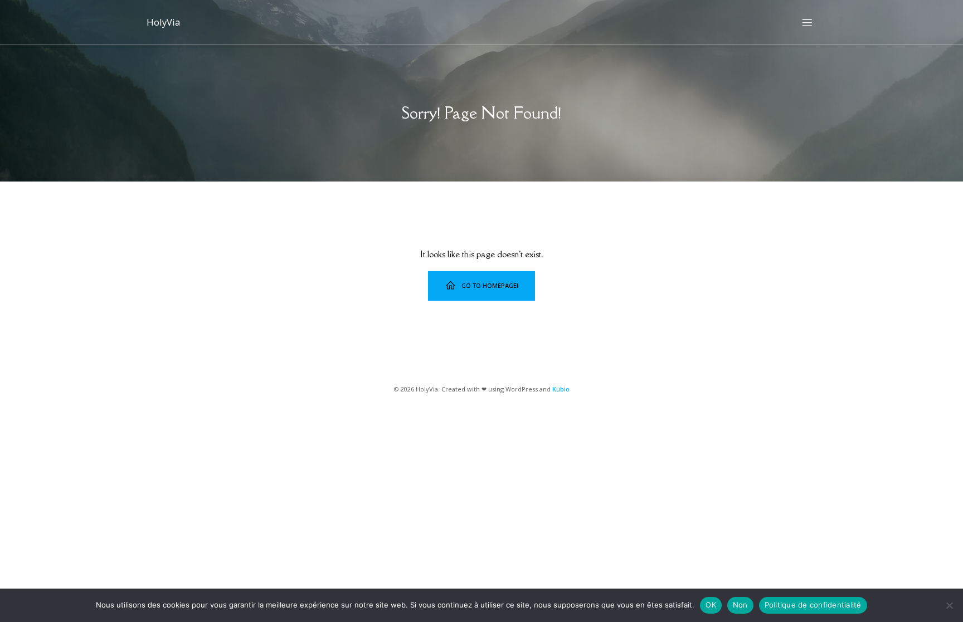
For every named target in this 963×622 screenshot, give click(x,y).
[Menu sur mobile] (806, 22)
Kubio (561, 389)
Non (740, 604)
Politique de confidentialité (813, 604)
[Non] (949, 605)
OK (711, 604)
